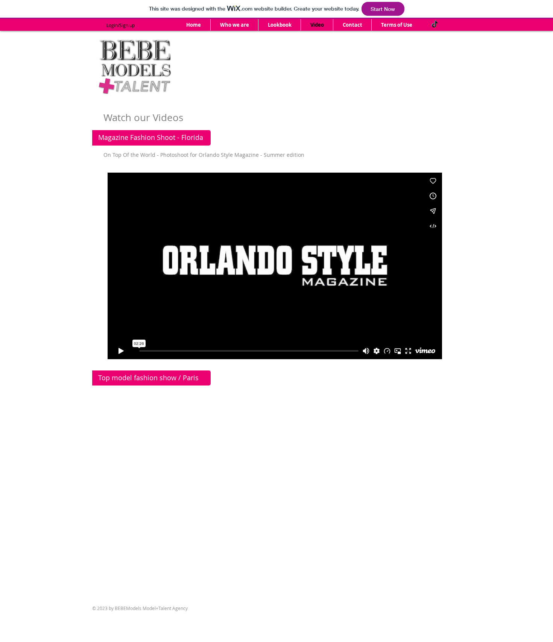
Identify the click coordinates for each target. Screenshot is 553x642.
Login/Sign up (120, 25)
